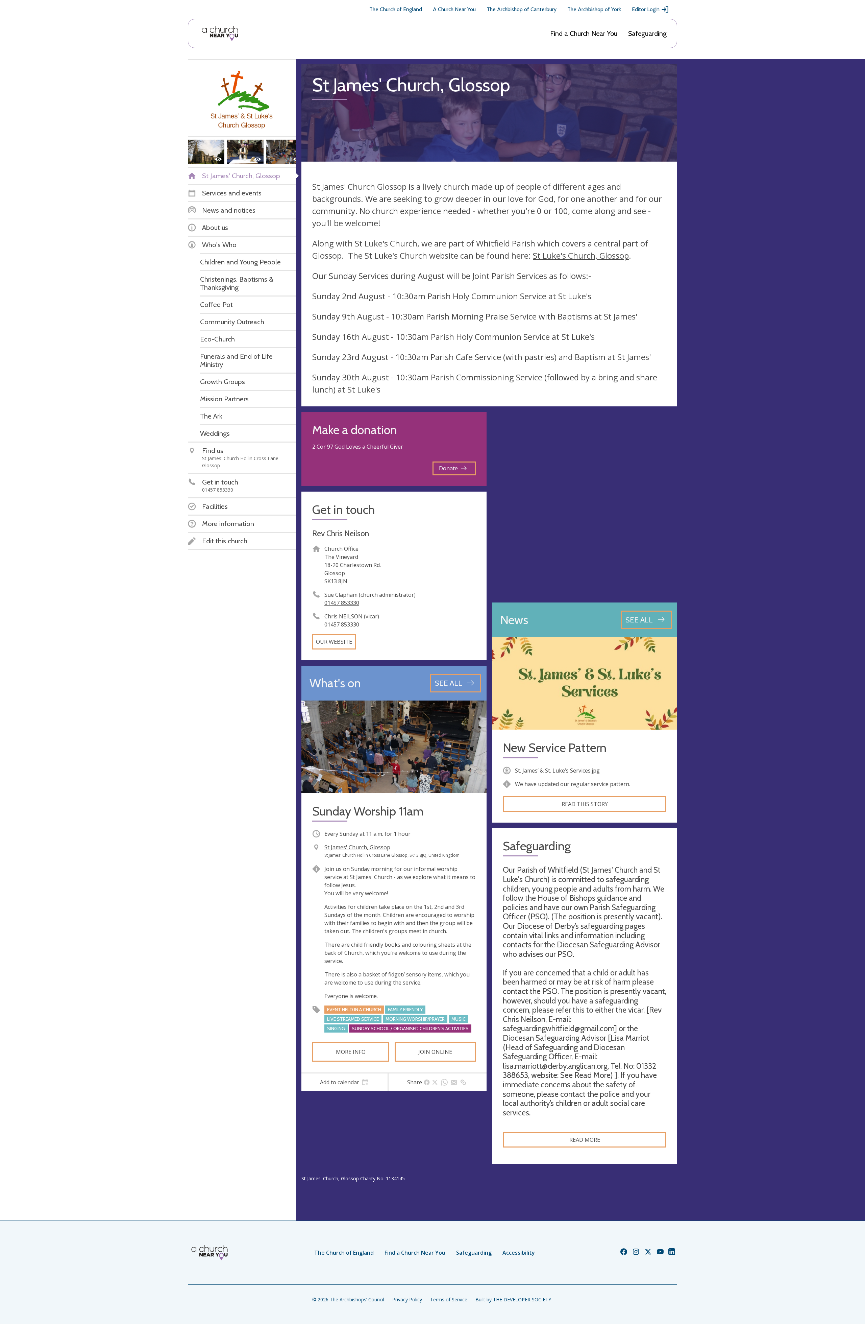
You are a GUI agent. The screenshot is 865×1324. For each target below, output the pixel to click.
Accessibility (518, 1252)
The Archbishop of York (594, 9)
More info (351, 1052)
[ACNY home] (220, 33)
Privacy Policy (407, 1299)
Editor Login (646, 9)
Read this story (585, 804)
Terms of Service (448, 1299)
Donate (448, 468)
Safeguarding (647, 33)
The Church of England (395, 9)
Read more (584, 1139)
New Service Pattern (555, 747)
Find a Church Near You (583, 33)
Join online (435, 1052)
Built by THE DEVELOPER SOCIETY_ (514, 1299)
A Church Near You (454, 9)
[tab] (344, 1082)
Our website (334, 641)
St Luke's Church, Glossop (581, 255)
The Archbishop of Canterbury (522, 9)
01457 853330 (341, 603)
